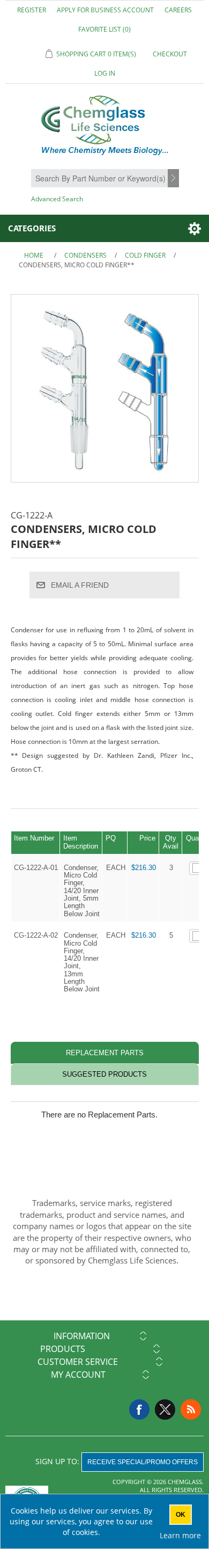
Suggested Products (104, 1074)
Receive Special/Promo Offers (142, 1462)
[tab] (105, 1053)
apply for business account (105, 9)
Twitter (165, 1409)
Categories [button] (32, 228)
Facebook (139, 1409)
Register (31, 9)
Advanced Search (57, 198)
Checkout (170, 54)
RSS (191, 1409)
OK (180, 1514)
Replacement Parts (105, 1053)
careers (178, 9)
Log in (104, 73)
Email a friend (80, 585)
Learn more (180, 1535)
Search (174, 178)
